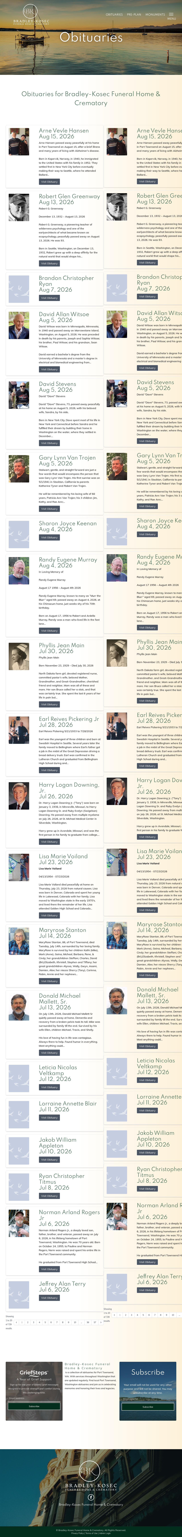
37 (95, 1322)
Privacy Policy (77, 1533)
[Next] (101, 1322)
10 (75, 1322)
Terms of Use (91, 1533)
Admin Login (105, 1533)
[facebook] (91, 1497)
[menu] (171, 14)
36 (88, 1322)
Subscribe (34, 1406)
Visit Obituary (49, 181)
